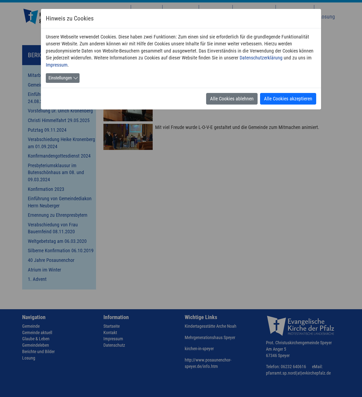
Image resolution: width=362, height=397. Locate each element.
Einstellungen (60, 77)
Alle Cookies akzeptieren (288, 99)
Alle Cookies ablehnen (232, 99)
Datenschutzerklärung (261, 58)
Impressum (56, 65)
